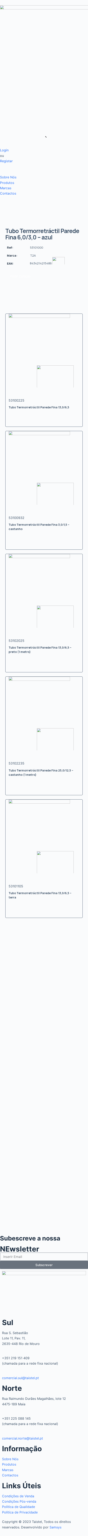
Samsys (55, 1527)
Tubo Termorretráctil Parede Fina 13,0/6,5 (39, 407)
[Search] (41, 138)
